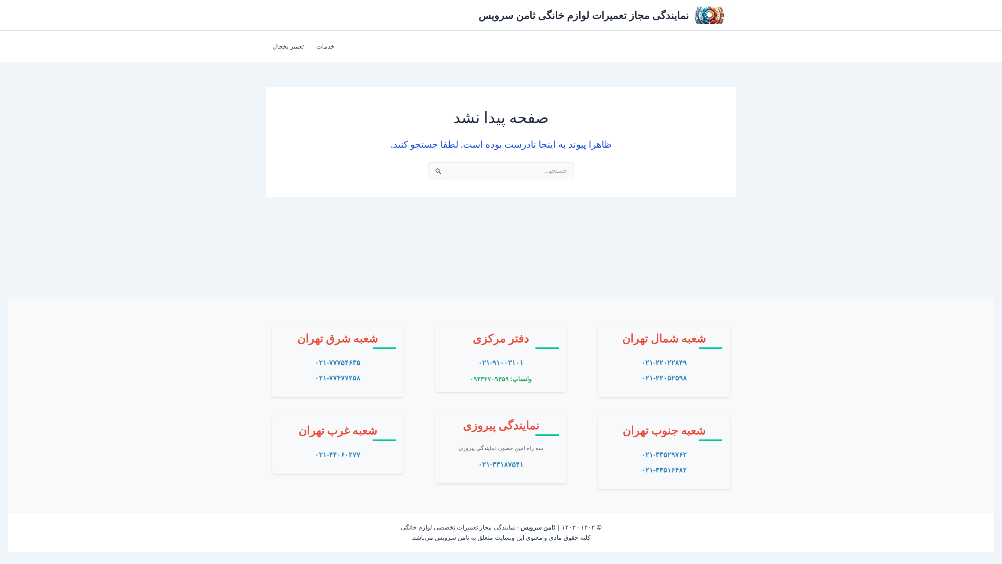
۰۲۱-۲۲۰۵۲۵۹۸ (664, 377)
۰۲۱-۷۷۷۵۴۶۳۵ (337, 362)
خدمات (325, 46)
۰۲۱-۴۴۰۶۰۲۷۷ (337, 454)
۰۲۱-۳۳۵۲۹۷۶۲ (664, 454)
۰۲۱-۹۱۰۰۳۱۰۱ (501, 362)
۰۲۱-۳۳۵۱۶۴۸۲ (664, 469)
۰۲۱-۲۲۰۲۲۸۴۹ (664, 362)
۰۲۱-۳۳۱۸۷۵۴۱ (501, 464)
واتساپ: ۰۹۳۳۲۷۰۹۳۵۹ (501, 378)
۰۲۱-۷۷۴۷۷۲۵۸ (337, 377)
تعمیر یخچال (288, 46)
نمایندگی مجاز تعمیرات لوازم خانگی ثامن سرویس (584, 15)
